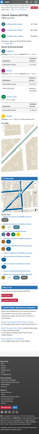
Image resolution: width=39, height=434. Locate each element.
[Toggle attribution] (35, 210)
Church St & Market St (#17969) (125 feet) (18, 253)
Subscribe (34, 7)
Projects (3, 368)
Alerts (2, 5)
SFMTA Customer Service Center (10, 382)
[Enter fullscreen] (35, 192)
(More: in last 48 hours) (18, 9)
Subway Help (8, 43)
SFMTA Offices (5, 384)
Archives (3, 403)
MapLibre (31, 210)
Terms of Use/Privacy (7, 401)
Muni (2, 363)
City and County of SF (7, 399)
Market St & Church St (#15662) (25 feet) (17, 224)
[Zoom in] (35, 183)
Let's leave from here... (9, 300)
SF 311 (3, 372)
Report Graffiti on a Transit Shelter (12, 339)
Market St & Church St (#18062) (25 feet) (18, 217)
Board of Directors (6, 392)
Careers (3, 394)
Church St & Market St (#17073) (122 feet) (18, 246)
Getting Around (5, 370)
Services (3, 366)
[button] (27, 2)
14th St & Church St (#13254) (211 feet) (17, 264)
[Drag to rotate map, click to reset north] (35, 189)
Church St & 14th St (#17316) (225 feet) (17, 271)
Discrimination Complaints (8, 380)
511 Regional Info (6, 374)
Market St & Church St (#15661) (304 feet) (18, 274)
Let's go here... (7, 295)
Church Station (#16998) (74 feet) (15, 231)
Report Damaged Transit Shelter (11, 328)
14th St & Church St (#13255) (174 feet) (17, 256)
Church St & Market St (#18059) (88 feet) (18, 238)
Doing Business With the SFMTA (10, 397)
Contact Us (4, 387)
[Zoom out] (35, 186)
